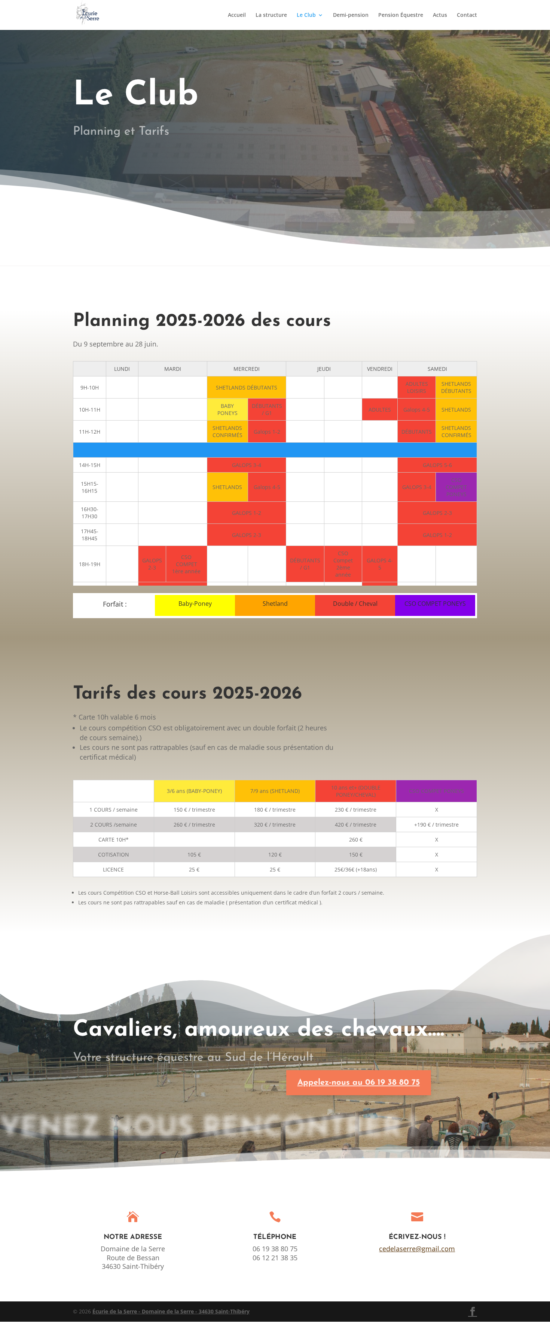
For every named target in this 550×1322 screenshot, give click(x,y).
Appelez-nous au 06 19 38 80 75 (358, 1082)
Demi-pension (351, 15)
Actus (440, 15)
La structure (271, 15)
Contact (467, 15)
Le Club (306, 15)
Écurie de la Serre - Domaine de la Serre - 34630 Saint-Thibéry (171, 1311)
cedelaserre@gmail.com (417, 1248)
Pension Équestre (400, 15)
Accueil (237, 15)
